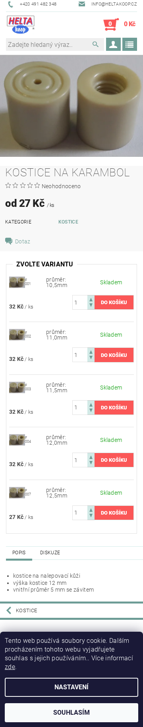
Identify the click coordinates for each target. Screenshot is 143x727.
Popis (19, 552)
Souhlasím (71, 712)
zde (10, 667)
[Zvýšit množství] (91, 299)
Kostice (68, 222)
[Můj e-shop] (20, 24)
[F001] (17, 282)
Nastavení (71, 687)
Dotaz (23, 241)
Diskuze (50, 552)
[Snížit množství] (91, 306)
